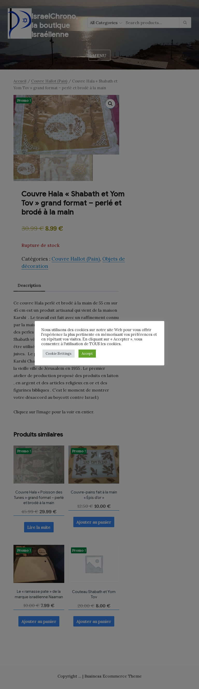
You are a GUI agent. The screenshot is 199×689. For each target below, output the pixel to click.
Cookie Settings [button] (59, 353)
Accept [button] (87, 353)
